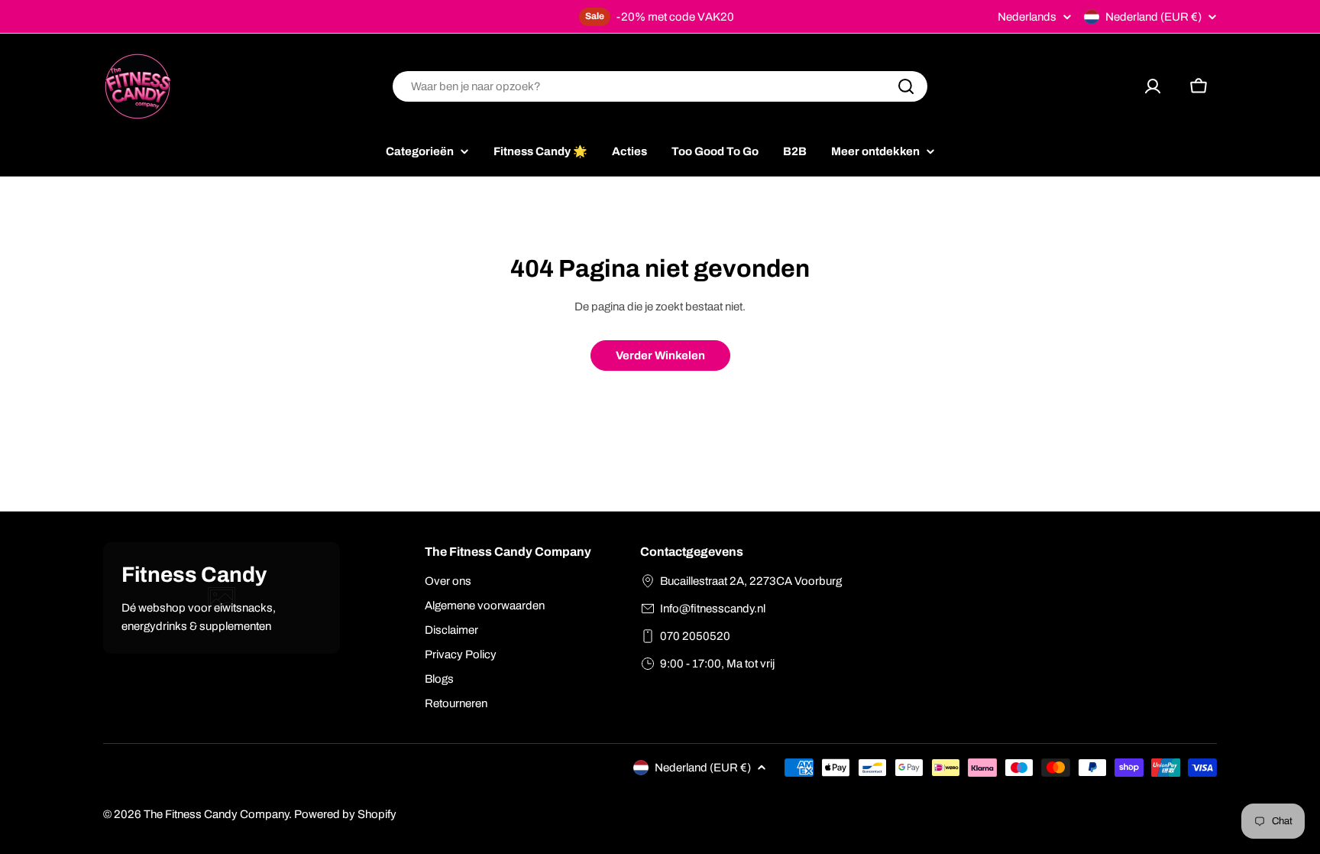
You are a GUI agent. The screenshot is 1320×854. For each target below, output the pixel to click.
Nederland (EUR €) (1153, 17)
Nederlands (1027, 17)
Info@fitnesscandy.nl (712, 608)
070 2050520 (695, 636)
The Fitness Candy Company (216, 814)
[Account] (1153, 86)
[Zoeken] (906, 86)
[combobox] (660, 86)
